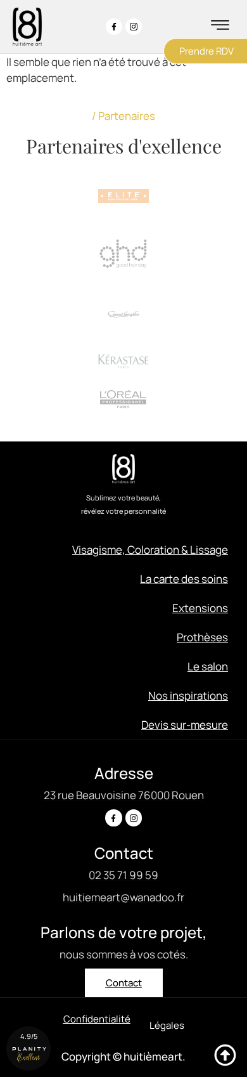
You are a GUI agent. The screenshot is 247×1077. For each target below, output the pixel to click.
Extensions (200, 608)
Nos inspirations (188, 695)
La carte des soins (184, 578)
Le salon (207, 666)
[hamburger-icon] (220, 27)
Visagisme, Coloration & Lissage (150, 549)
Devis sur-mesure (184, 724)
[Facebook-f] (114, 26)
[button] (166, 1025)
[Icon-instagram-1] (133, 26)
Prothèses (202, 637)
